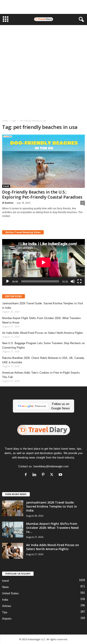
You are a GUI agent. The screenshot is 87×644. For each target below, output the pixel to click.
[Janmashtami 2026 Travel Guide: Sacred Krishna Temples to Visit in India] (12, 508)
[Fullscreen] (79, 281)
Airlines (6, 606)
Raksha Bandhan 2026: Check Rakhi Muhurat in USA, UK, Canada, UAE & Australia (43, 360)
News (5, 587)
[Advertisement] (43, 7)
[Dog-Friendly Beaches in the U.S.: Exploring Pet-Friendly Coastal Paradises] (43, 161)
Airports (7, 618)
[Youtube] (61, 475)
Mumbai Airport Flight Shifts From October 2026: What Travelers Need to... (52, 528)
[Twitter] (52, 475)
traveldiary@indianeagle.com (51, 466)
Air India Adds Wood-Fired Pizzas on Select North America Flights (42, 332)
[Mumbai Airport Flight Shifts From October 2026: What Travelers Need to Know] (12, 529)
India (5, 599)
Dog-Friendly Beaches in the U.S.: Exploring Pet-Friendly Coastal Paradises (42, 194)
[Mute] (73, 281)
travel (6, 186)
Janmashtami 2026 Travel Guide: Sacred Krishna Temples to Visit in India (42, 305)
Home (5, 120)
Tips (4, 612)
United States (10, 593)
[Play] (7, 281)
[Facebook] (26, 475)
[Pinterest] (44, 475)
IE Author (8, 202)
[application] (43, 262)
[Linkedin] (35, 475)
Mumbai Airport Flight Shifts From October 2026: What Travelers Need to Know (41, 320)
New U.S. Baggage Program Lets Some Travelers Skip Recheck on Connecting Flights (43, 345)
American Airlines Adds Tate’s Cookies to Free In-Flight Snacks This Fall (41, 375)
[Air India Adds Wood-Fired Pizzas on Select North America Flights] (12, 551)
